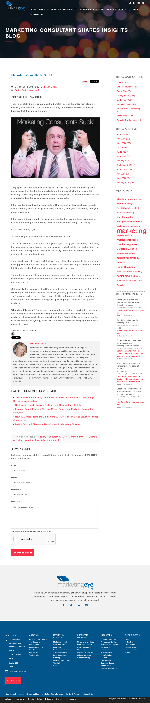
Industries (106, 635)
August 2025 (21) (125, 169)
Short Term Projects (84, 645)
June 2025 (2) (123, 178)
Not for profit (106, 666)
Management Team (36, 647)
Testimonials (34, 655)
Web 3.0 (56, 663)
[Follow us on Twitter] (130, 3)
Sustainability (106, 660)
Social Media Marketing (62, 650)
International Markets (85, 652)
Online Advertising (84, 647)
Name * (14, 466)
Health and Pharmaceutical (106, 651)
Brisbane (49, 699)
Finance (104, 658)
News (127, 639)
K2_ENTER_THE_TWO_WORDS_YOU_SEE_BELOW (31, 532)
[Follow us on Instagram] (139, 3)
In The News (129, 642)
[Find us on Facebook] (126, 3)
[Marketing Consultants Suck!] (55, 144)
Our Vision (33, 650)
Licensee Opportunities (29, 694)
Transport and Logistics (110, 645)
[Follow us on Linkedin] (134, 3)
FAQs (68, 694)
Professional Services (109, 642)
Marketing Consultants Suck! (31, 75)
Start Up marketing (60, 652)
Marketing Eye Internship (52, 694)
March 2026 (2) (124, 156)
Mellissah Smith (49, 87)
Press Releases (131, 650)
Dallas (39, 699)
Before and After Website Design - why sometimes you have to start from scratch (130, 353)
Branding (56, 658)
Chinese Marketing (84, 655)
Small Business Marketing (59, 646)
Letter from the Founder (38, 639)
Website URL (16, 490)
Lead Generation (59, 655)
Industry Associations (109, 668)
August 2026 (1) (124, 134)
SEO (55, 666)
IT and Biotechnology (109, 639)
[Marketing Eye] (15, 6)
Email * (14, 478)
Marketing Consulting (61, 642)
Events (127, 652)
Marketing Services (58, 636)
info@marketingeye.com (17, 671)
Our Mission (34, 645)
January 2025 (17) (125, 182)
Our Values (33, 652)
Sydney (59, 699)
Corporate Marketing (82, 636)
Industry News (130, 647)
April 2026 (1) (123, 152)
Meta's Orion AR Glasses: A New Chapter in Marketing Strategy (47, 424)
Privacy (77, 694)
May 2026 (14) (123, 147)
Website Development (124, 316)
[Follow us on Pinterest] (143, 3)
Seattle (31, 699)
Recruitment (10, 694)
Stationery (81, 650)
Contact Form (13, 680)
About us (34, 635)
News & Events (132, 635)
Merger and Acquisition (86, 642)
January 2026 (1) (124, 160)
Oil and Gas (105, 647)
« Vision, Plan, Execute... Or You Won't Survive (61, 436)
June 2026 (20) (124, 143)
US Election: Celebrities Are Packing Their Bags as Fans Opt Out (48, 405)
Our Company (34, 642)
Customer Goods (107, 663)
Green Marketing (83, 658)
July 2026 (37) (123, 139)
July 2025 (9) (123, 174)
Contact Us (88, 694)
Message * (15, 502)
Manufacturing (106, 655)
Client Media (130, 645)
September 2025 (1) (126, 165)
